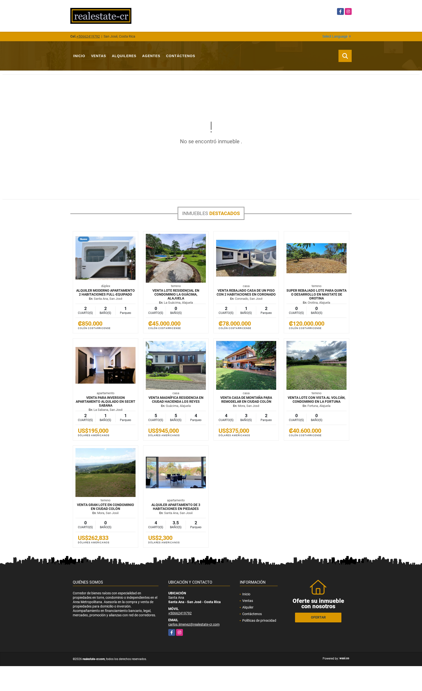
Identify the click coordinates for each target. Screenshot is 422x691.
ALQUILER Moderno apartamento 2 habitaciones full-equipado (105, 292)
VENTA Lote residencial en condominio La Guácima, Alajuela (175, 294)
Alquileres (124, 56)
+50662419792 (88, 36)
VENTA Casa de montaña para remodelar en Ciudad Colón (246, 399)
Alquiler (247, 607)
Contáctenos (180, 56)
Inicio (79, 56)
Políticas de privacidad (259, 620)
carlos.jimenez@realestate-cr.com (194, 624)
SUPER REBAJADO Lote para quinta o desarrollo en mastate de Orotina (316, 294)
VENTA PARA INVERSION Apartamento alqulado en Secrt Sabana (105, 401)
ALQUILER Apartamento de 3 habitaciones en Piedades (175, 507)
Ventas (98, 56)
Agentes (151, 56)
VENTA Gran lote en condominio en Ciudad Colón (105, 507)
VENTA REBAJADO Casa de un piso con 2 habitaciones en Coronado (246, 292)
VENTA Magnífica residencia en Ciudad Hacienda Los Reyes (175, 399)
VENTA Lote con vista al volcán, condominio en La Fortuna (316, 399)
